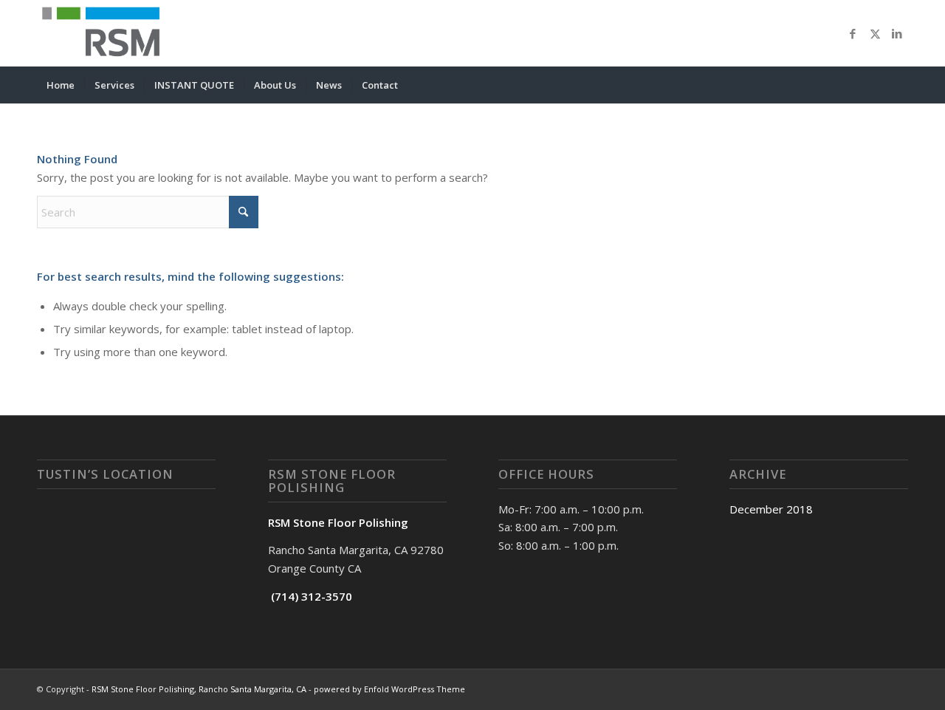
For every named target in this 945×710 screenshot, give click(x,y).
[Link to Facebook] (853, 33)
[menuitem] (60, 84)
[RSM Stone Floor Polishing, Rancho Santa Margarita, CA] (105, 33)
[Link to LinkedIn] (897, 33)
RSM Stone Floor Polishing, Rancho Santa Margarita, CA (199, 688)
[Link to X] (875, 33)
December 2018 (771, 509)
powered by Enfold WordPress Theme (389, 688)
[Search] (898, 84)
